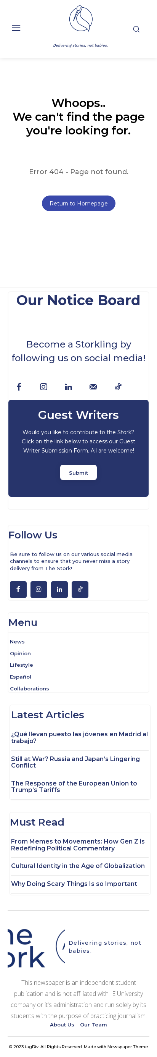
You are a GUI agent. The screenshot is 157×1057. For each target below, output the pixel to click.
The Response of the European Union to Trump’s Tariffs (74, 787)
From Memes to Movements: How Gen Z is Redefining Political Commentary (78, 845)
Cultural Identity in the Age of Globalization (78, 866)
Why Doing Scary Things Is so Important (74, 883)
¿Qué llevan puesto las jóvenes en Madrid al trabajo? (79, 738)
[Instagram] (43, 387)
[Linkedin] (68, 387)
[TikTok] (117, 387)
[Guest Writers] (78, 448)
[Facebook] (18, 387)
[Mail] (93, 387)
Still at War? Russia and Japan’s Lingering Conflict (75, 762)
